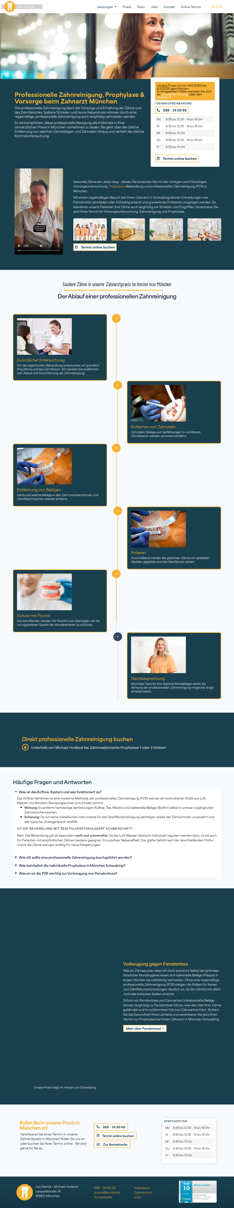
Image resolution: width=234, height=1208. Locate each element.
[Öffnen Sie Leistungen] (115, 6)
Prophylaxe (117, 186)
